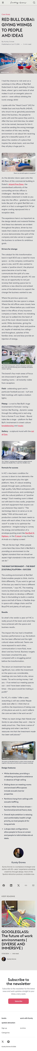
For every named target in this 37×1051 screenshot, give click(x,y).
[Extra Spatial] (18, 2)
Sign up (4, 1028)
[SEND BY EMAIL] (33, 885)
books (4, 1018)
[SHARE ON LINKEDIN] (11, 885)
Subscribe (18, 1001)
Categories (6, 1033)
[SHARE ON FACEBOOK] (3, 885)
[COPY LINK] (26, 885)
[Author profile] (18, 852)
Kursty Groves (9, 41)
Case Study (6, 14)
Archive (23, 1028)
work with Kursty (26, 1018)
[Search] (34, 2)
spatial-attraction (8, 1023)
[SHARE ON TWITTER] (18, 885)
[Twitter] (3, 1041)
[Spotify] (8, 1041)
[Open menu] (3, 2)
